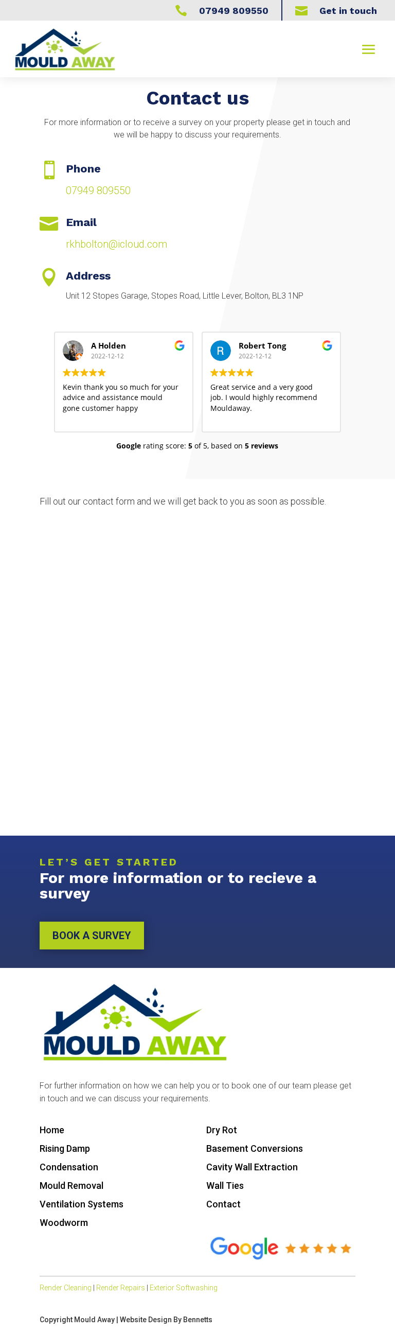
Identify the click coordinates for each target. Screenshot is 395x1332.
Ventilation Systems (81, 1204)
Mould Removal (71, 1185)
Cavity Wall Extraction (252, 1167)
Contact (223, 1204)
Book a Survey (91, 935)
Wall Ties (225, 1185)
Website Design (146, 1320)
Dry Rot (221, 1130)
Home (52, 1130)
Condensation (69, 1167)
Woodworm (64, 1222)
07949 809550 (98, 190)
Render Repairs (120, 1288)
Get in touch (348, 10)
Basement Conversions (254, 1148)
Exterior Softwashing (184, 1288)
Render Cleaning (66, 1288)
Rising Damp (65, 1148)
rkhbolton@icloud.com (116, 244)
